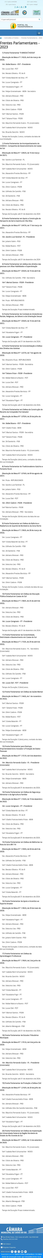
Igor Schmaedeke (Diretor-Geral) (31, 1257)
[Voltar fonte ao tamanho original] (22, 7)
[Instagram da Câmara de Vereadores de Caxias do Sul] (19, 1251)
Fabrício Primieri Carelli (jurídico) (24, 1254)
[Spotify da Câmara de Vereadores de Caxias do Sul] (25, 1251)
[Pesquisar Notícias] (39, 19)
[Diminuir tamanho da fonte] (20, 7)
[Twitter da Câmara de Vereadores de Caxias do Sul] (15, 1251)
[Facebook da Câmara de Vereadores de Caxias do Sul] (12, 1251)
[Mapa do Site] (18, 7)
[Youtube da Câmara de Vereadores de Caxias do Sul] (22, 1251)
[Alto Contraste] (25, 7)
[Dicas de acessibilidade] (15, 7)
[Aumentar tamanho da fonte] (24, 7)
